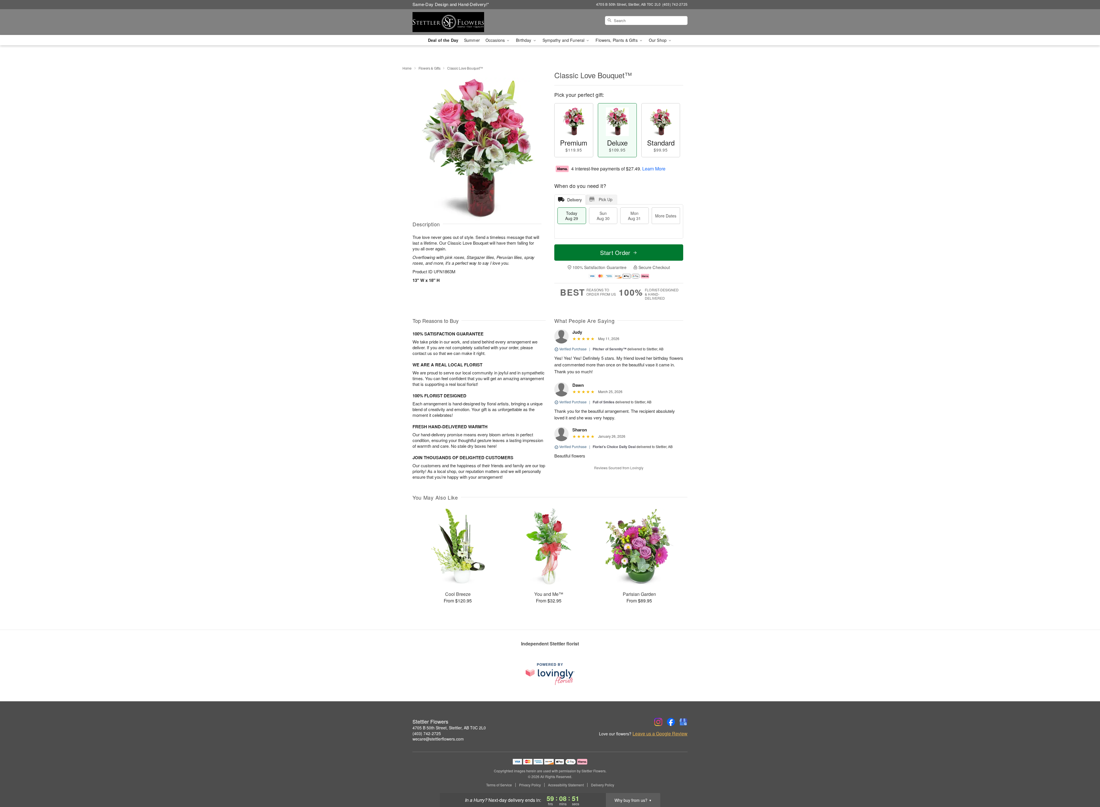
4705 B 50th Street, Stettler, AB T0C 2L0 (449, 728)
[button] (1085, 782)
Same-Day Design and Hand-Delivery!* (450, 4)
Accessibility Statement (566, 785)
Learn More (653, 168)
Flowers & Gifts (430, 68)
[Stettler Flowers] (453, 22)
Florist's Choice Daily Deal (614, 446)
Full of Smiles (603, 402)
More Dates (665, 216)
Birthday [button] (524, 40)
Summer (472, 40)
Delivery (574, 200)
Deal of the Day (443, 40)
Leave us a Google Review (660, 734)
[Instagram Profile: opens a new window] (658, 722)
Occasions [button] (496, 40)
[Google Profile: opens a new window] (683, 722)
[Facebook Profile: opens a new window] (671, 722)
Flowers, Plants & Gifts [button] (617, 40)
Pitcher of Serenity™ (609, 349)
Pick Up (605, 199)
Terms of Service (499, 785)
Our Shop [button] (658, 40)
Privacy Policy (530, 785)
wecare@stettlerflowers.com (438, 739)
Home (407, 68)
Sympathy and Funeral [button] (564, 40)
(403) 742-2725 (426, 733)
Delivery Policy (602, 785)
